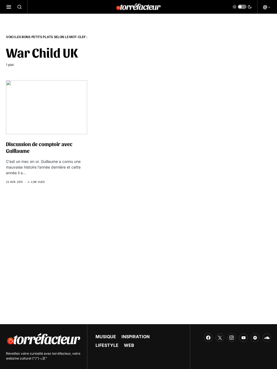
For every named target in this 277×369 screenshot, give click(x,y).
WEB (129, 345)
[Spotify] (255, 337)
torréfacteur (61, 353)
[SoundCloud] (266, 337)
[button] (9, 7)
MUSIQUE (105, 336)
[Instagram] (231, 337)
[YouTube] (243, 337)
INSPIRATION (135, 336)
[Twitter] (220, 337)
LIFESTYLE (106, 345)
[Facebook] (208, 337)
